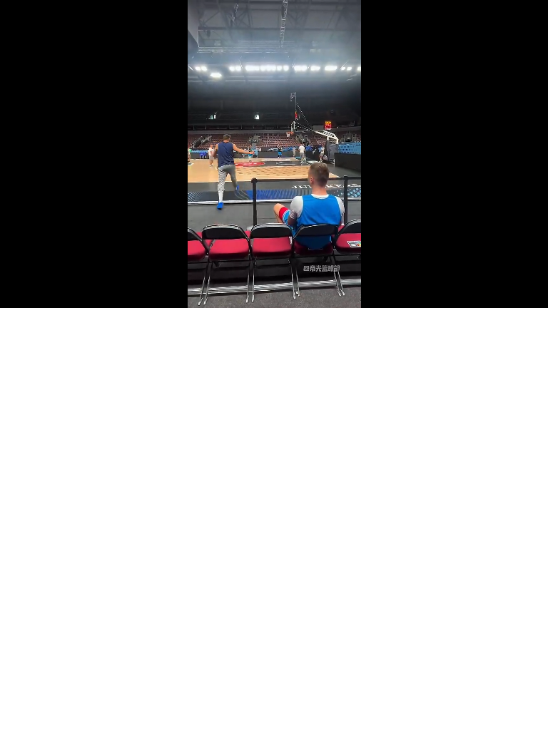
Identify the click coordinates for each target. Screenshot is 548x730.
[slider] (274, 280)
